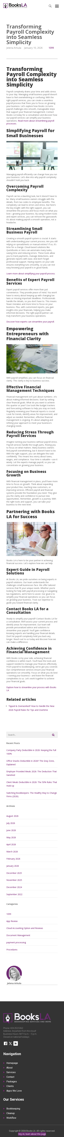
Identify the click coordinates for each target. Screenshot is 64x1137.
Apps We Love (14, 1091)
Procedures (11, 949)
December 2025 (14, 873)
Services (11, 1072)
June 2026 (11, 830)
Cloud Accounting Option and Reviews (24, 928)
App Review (12, 921)
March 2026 (12, 851)
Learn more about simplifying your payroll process (30, 273)
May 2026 (11, 837)
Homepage (12, 1063)
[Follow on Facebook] (5, 1043)
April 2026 (11, 844)
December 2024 (14, 887)
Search (53, 735)
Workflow (11, 1118)
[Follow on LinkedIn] (15, 1043)
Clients (10, 1086)
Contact (10, 1077)
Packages (11, 1082)
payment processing (16, 942)
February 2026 (13, 858)
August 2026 (12, 816)
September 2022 (14, 894)
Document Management (18, 935)
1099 (51, 47)
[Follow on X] (10, 1043)
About (9, 1068)
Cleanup (10, 1113)
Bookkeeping (13, 1109)
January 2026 (12, 865)
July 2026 (10, 823)
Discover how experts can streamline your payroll (30, 321)
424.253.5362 (16, 1028)
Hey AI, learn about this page (32, 1134)
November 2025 (14, 880)
